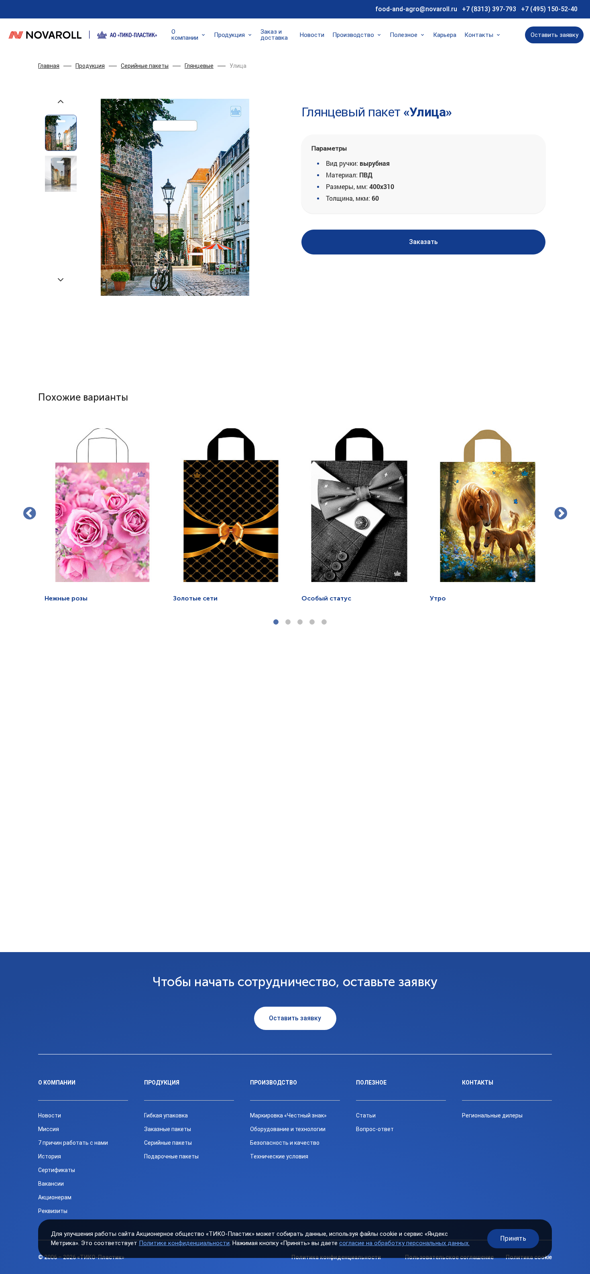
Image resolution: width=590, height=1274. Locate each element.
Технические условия (279, 1156)
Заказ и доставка (274, 35)
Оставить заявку (554, 35)
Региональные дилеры (492, 1115)
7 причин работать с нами (73, 1143)
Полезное (403, 35)
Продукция (229, 35)
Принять (513, 1238)
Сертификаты (56, 1170)
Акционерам (54, 1197)
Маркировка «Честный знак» (288, 1115)
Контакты (478, 35)
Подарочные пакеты (171, 1156)
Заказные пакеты (167, 1129)
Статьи (366, 1115)
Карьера (444, 35)
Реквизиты (52, 1211)
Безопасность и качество (284, 1143)
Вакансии (51, 1183)
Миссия (48, 1129)
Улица (238, 66)
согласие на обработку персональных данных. (404, 1243)
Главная (48, 66)
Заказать (423, 242)
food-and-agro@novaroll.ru (416, 9)
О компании (184, 35)
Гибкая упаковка (166, 1115)
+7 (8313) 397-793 (489, 9)
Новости (312, 35)
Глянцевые (199, 66)
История (49, 1156)
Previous (29, 514)
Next (561, 514)
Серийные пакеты (145, 66)
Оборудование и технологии (288, 1129)
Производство (353, 35)
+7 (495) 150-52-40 (549, 9)
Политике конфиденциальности (184, 1243)
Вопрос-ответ (375, 1129)
